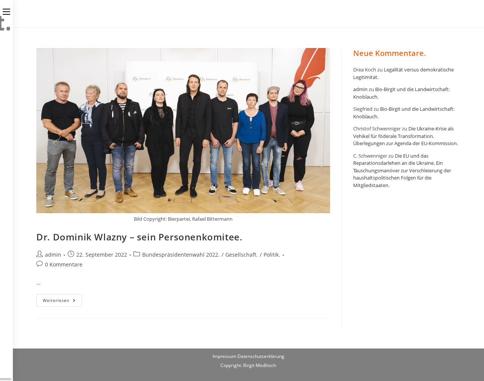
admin (53, 254)
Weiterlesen (62, 302)
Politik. (272, 254)
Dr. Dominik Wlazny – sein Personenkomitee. (139, 237)
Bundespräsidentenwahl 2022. (181, 254)
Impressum (225, 356)
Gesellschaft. (241, 254)
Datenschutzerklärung (260, 356)
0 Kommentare (63, 264)
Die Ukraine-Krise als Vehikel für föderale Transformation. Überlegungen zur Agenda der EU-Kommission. (405, 136)
